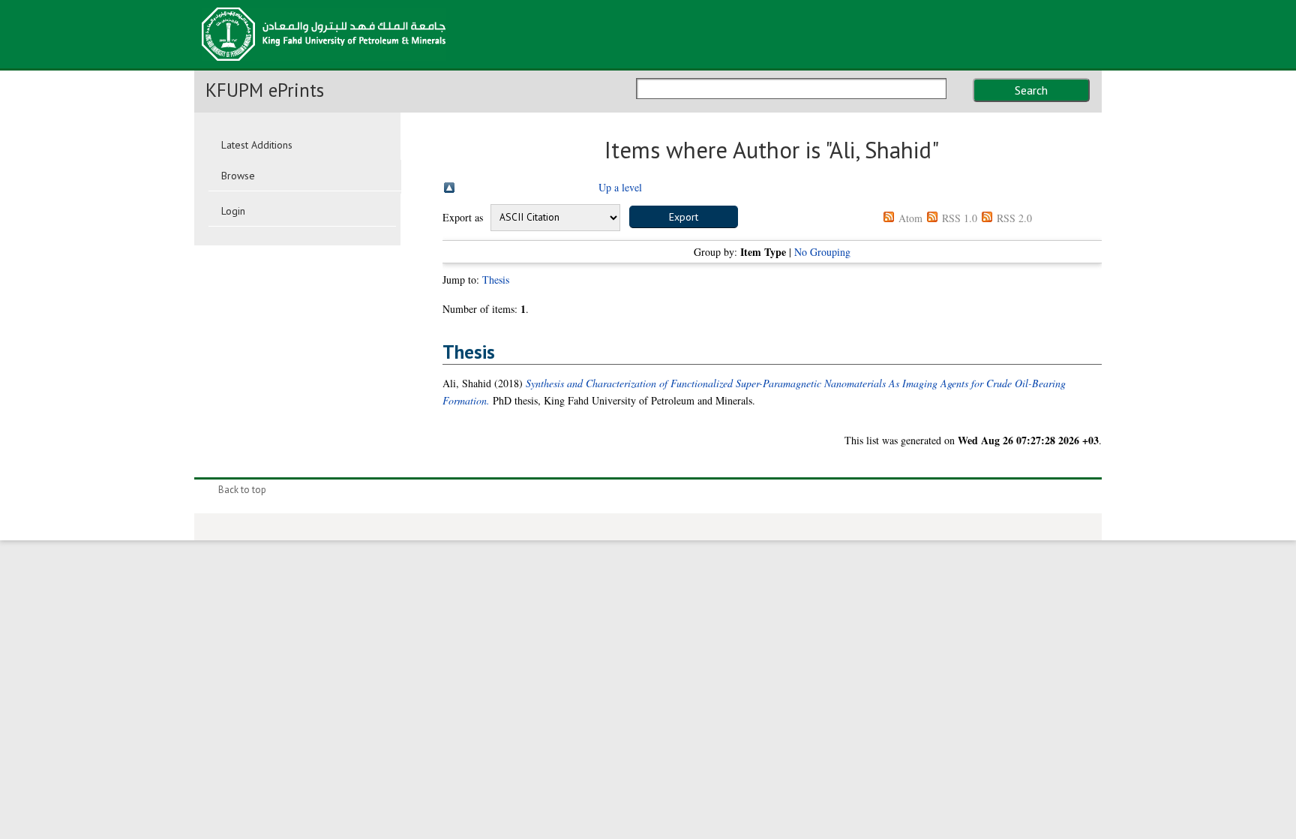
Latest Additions (256, 145)
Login (233, 211)
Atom (910, 218)
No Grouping (822, 252)
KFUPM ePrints (265, 90)
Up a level (620, 187)
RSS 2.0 (1014, 218)
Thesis (495, 279)
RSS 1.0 (959, 218)
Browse (238, 175)
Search (1031, 90)
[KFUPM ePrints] (323, 65)
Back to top (242, 489)
